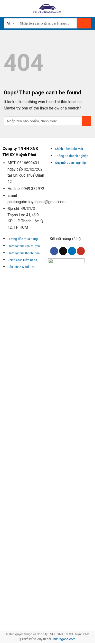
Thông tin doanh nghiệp (71, 156)
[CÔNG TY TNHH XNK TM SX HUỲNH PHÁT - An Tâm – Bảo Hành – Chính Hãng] (47, 8)
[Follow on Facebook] (54, 251)
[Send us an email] (63, 251)
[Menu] (7, 8)
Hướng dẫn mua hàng (23, 239)
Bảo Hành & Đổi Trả (21, 267)
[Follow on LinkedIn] (72, 251)
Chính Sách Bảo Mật (69, 149)
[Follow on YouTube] (81, 251)
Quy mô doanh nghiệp (70, 162)
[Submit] (84, 23)
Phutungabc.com (64, 639)
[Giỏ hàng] (88, 8)
